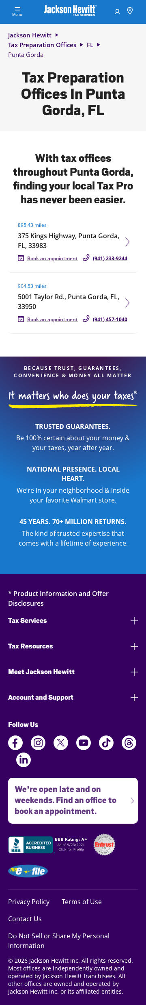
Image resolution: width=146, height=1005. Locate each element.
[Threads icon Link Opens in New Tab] (129, 747)
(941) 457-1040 (110, 319)
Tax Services (27, 620)
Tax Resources (30, 646)
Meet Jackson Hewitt (41, 672)
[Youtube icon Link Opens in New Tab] (83, 747)
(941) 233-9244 (110, 258)
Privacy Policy (28, 901)
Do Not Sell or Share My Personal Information (59, 940)
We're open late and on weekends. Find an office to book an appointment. (62, 797)
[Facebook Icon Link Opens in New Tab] (15, 747)
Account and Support (40, 697)
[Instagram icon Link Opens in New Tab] (38, 747)
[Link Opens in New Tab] (48, 846)
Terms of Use (82, 901)
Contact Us (25, 918)
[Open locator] (130, 12)
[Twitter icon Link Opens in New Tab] (61, 747)
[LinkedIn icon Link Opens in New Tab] (23, 764)
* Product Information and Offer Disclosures (58, 598)
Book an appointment (52, 258)
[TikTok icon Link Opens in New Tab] (106, 747)
